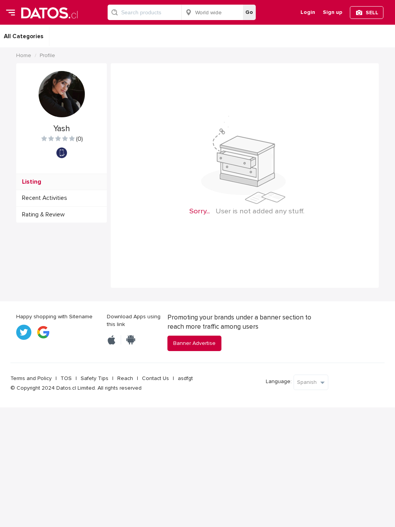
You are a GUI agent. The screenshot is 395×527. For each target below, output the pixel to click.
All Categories (23, 36)
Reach (125, 378)
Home (23, 55)
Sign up (332, 12)
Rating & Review (43, 214)
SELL (372, 12)
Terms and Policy (31, 378)
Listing (31, 182)
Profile (47, 55)
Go (249, 12)
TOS (66, 378)
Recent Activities (44, 198)
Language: (279, 381)
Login (307, 12)
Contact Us (155, 378)
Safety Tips (94, 378)
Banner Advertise (194, 343)
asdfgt (185, 378)
